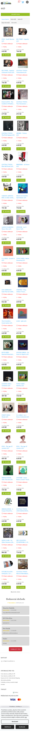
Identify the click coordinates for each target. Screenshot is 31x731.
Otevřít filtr (15, 14)
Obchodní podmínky (6, 680)
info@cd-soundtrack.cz (9, 661)
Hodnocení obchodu (15, 599)
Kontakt (3, 684)
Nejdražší (20, 19)
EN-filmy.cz (19, 706)
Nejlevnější (13, 19)
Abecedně (14, 23)
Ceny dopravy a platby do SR (8, 676)
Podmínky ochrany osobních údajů (9, 682)
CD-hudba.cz (12, 706)
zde (26, 717)
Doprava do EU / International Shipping (10, 678)
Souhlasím (22, 727)
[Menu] (27, 2)
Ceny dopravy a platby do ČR (8, 674)
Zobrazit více (15, 649)
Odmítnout (7, 727)
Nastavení (15, 721)
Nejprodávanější (6, 23)
